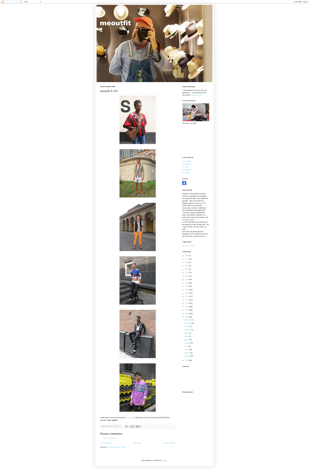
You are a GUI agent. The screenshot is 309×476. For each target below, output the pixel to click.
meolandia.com (196, 95)
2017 (187, 286)
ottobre (187, 326)
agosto (186, 333)
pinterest (187, 173)
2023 (187, 266)
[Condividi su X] (135, 426)
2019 (187, 279)
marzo (186, 349)
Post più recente (106, 443)
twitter (186, 167)
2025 (187, 259)
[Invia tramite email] (130, 426)
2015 (187, 293)
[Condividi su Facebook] (137, 426)
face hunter (130, 417)
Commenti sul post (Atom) (117, 447)
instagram (187, 170)
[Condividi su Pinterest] (139, 426)
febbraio (187, 353)
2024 (187, 262)
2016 (187, 290)
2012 (187, 303)
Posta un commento (110, 438)
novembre (188, 323)
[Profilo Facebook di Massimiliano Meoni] (184, 184)
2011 (187, 307)
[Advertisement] (194, 140)
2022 (187, 269)
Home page (137, 443)
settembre (187, 330)
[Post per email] (126, 426)
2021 (187, 272)
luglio (186, 336)
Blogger (164, 460)
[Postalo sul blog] (132, 426)
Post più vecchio (168, 443)
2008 (187, 317)
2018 (187, 283)
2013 (187, 300)
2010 (187, 310)
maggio (187, 343)
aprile (186, 346)
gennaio (187, 356)
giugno (187, 340)
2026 (187, 255)
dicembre (187, 320)
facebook (187, 164)
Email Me (187, 161)
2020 (187, 276)
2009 (187, 314)
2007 (187, 360)
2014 (187, 296)
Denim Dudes (189, 246)
